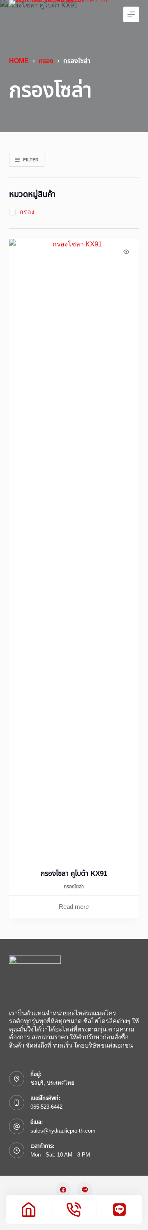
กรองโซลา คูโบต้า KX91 (74, 874)
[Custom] (119, 1209)
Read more (74, 906)
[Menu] (131, 14)
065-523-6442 (46, 1107)
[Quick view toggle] (126, 251)
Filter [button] (31, 159)
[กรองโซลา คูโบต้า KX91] (74, 548)
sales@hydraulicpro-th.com (62, 1131)
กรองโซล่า (74, 886)
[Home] (28, 1209)
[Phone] (73, 1209)
